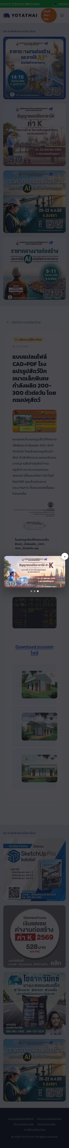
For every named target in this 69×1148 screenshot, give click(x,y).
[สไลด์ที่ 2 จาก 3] (34, 591)
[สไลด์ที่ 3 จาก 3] (38, 591)
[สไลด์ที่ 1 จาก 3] (31, 591)
